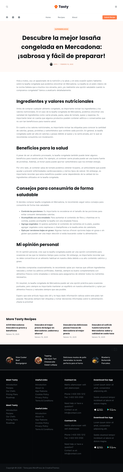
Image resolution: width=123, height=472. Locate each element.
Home (48, 17)
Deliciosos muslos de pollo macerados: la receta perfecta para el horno (74, 360)
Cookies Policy (42, 394)
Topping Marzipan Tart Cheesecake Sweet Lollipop (50, 360)
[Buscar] (7, 7)
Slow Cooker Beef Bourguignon (21, 360)
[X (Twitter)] (13, 17)
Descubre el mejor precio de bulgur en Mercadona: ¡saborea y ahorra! (47, 329)
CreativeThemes (52, 468)
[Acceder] (116, 7)
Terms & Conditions (44, 400)
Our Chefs (10, 391)
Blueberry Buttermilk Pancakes (106, 360)
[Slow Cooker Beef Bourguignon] (9, 360)
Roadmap (10, 397)
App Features (41, 391)
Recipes (61, 17)
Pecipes (9, 388)
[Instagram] (19, 17)
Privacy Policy (41, 397)
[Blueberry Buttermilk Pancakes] (95, 360)
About (74, 17)
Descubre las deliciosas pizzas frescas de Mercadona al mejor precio (75, 329)
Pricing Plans (12, 394)
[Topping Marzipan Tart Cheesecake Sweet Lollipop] (38, 360)
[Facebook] (7, 17)
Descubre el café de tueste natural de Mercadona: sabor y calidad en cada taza (103, 329)
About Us (39, 388)
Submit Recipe (109, 17)
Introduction (11, 384)
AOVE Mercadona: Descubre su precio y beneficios (16, 327)
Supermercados (61, 29)
